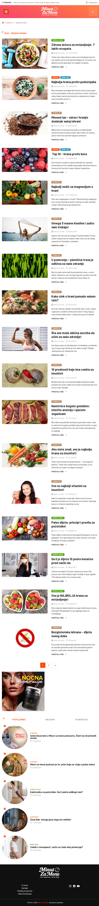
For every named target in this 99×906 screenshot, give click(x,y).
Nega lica (65, 77)
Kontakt (25, 888)
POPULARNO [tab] (19, 719)
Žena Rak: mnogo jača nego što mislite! (50, 819)
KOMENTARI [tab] (81, 719)
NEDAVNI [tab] (50, 719)
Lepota (55, 77)
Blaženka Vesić (59, 53)
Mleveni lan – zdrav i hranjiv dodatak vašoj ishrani (69, 119)
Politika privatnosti (24, 891)
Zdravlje (56, 113)
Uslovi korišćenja (24, 894)
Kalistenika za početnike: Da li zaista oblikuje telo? (32, 2)
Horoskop (34, 817)
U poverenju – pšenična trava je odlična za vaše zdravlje (72, 261)
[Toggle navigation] (6, 11)
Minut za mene (58, 86)
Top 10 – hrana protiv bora (69, 154)
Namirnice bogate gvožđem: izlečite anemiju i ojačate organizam (70, 410)
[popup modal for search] (93, 11)
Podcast (34, 733)
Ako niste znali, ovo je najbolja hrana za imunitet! (71, 451)
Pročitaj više (57, 67)
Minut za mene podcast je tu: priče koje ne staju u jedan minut (62, 764)
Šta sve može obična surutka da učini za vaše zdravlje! (72, 335)
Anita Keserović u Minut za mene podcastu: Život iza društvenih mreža (63, 736)
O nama (25, 885)
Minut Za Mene (43, 903)
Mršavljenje (58, 40)
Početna (9, 23)
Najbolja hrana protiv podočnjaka (73, 82)
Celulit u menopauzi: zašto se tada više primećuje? (56, 847)
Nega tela (34, 844)
